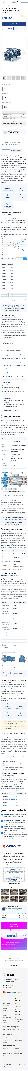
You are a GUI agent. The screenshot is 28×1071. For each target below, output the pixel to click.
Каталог (4, 1001)
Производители (6, 1006)
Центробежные (7, 1034)
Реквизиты (5, 1008)
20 (26, 915)
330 (19, 919)
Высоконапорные (19, 1006)
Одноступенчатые (18, 1040)
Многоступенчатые (7, 1037)
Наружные (17, 1004)
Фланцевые (5, 1042)
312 (19, 917)
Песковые (17, 1016)
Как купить (13, 150)
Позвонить (9, 28)
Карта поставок (6, 1003)
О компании (6, 999)
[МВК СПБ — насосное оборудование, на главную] (4, 2)
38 (23, 919)
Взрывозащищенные (7, 1053)
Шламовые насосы (18, 1010)
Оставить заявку (21, 28)
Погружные (17, 1003)
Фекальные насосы (9, 1045)
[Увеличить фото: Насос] (14, 53)
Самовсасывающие (18, 1055)
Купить (15, 23)
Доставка (19, 150)
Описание (6, 150)
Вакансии (5, 1015)
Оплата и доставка (7, 1017)
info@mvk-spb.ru (14, 2)
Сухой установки (6, 1055)
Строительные (18, 1017)
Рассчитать (17, 142)
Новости (4, 1020)
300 (19, 915)
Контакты (5, 1022)
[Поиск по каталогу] (7, 1)
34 (23, 917)
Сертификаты (6, 1005)
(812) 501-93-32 (14, 1)
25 (26, 917)
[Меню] (1, 2)
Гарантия (5, 1018)
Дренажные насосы (18, 999)
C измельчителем (7, 1050)
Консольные (5, 1040)
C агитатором (18, 1014)
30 (23, 915)
